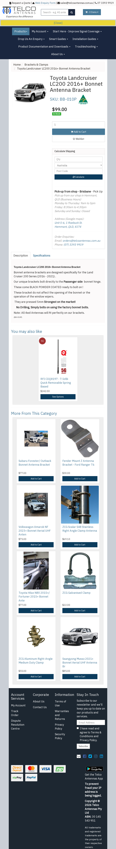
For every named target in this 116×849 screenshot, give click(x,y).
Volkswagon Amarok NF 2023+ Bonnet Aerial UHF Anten (35, 530)
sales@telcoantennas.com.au (76, 2)
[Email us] (79, 756)
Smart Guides (57, 39)
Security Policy (60, 736)
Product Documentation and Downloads (43, 46)
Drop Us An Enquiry (30, 39)
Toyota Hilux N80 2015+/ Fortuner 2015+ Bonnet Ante (34, 596)
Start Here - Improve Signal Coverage (76, 31)
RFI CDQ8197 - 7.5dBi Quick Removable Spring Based (55, 382)
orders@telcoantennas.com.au (81, 240)
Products (20, 31)
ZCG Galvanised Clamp (76, 592)
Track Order (15, 713)
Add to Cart (79, 131)
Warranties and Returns (62, 715)
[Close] (58, 23)
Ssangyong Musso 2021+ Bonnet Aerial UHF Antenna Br (79, 662)
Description (20, 255)
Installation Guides (84, 39)
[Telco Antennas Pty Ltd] (19, 10)
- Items (92, 12)
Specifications (41, 255)
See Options (58, 396)
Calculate (79, 177)
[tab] (21, 255)
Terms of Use (60, 703)
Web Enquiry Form (45, 2)
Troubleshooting (85, 46)
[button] (78, 139)
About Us (57, 54)
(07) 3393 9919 (73, 244)
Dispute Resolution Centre (17, 724)
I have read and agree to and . (90, 734)
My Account (39, 31)
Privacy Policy (59, 726)
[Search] (71, 12)
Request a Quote (21, 2)
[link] (84, 756)
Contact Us (40, 707)
